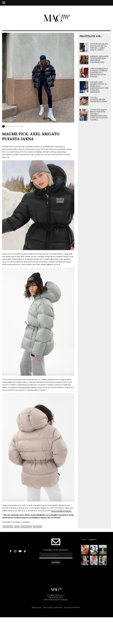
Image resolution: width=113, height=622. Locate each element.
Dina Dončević (10, 126)
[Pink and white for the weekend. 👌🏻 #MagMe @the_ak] (94, 560)
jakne (17, 527)
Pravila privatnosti (72, 607)
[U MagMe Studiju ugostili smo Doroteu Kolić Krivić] (94, 549)
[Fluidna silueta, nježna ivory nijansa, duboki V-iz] (103, 549)
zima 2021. (38, 527)
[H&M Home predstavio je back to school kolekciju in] (103, 560)
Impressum (36, 607)
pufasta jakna (26, 527)
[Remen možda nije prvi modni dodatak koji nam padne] (85, 560)
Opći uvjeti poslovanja (52, 607)
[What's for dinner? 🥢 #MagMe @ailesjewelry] (85, 549)
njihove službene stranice (61, 510)
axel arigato (8, 527)
